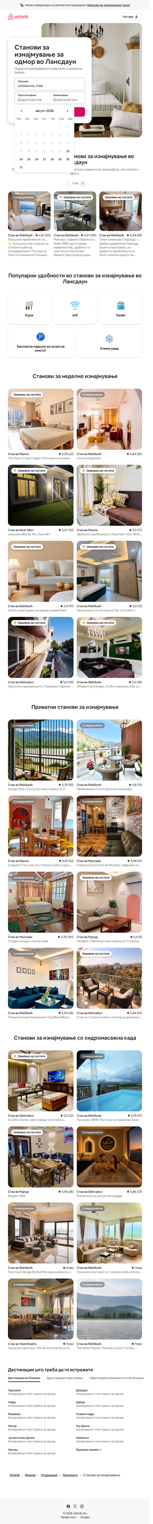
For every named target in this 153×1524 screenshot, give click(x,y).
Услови (85, 1517)
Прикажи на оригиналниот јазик (108, 5)
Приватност (68, 1517)
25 (28, 159)
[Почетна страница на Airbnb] (18, 16)
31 (21, 167)
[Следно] (82, 183)
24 (21, 159)
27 (44, 159)
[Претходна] (68, 183)
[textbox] (32, 99)
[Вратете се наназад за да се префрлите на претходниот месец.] (21, 111)
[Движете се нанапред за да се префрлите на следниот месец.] (67, 111)
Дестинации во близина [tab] (24, 1378)
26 (36, 159)
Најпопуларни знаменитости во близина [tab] (116, 1378)
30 (68, 159)
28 (52, 159)
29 (60, 159)
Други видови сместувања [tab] (65, 1378)
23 (67, 151)
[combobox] (50, 85)
